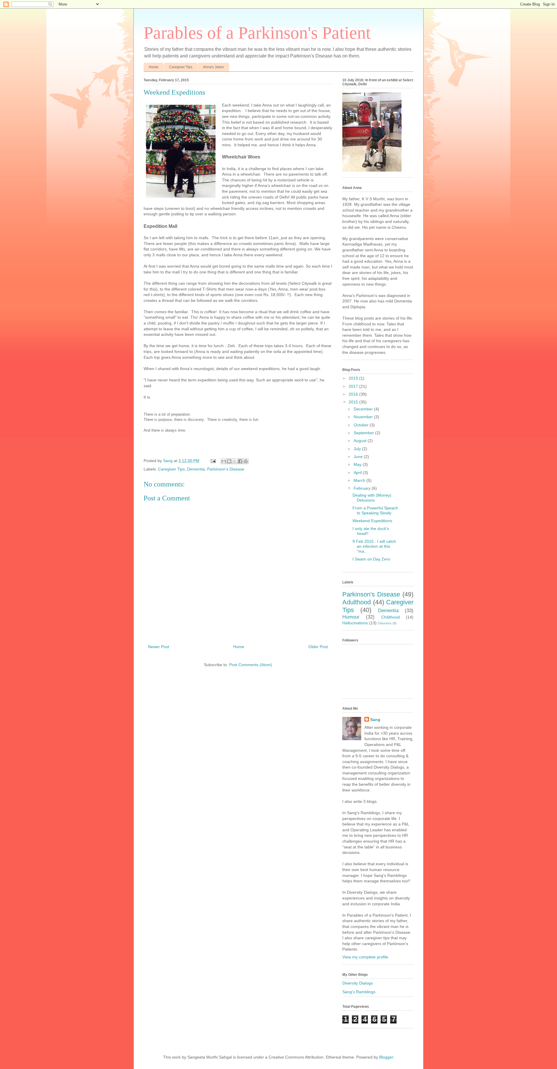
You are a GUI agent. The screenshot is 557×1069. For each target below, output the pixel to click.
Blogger (386, 1057)
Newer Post (158, 646)
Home (153, 67)
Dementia (196, 469)
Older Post (318, 646)
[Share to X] (235, 461)
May (358, 464)
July (358, 448)
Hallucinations (355, 623)
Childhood (390, 617)
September (364, 432)
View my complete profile (365, 957)
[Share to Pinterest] (246, 461)
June (359, 456)
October (362, 425)
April (358, 472)
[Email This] (224, 461)
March (360, 480)
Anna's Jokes (213, 67)
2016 (354, 394)
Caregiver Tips (180, 67)
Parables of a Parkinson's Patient (257, 32)
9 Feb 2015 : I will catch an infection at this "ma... (374, 546)
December (364, 409)
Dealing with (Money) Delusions (371, 497)
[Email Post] (213, 460)
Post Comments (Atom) (250, 664)
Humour (350, 617)
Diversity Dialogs (357, 983)
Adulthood (356, 602)
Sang (375, 719)
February (363, 488)
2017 (354, 386)
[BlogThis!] (229, 461)
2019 (354, 378)
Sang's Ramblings (358, 991)
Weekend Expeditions (372, 520)
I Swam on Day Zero (371, 559)
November (364, 416)
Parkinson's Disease (225, 469)
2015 (354, 402)
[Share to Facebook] (240, 461)
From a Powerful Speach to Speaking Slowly (375, 510)
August (361, 440)
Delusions (385, 623)
